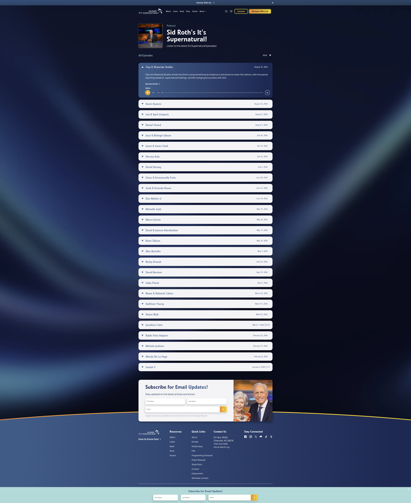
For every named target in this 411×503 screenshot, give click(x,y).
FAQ (193, 451)
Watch (168, 11)
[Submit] (223, 409)
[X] (256, 436)
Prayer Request (198, 460)
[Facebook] (245, 436)
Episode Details (151, 84)
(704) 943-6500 (221, 444)
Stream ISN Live (260, 11)
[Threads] (271, 436)
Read (182, 11)
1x (268, 93)
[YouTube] (261, 436)
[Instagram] (250, 436)
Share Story (197, 464)
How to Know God (148, 439)
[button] (272, 2)
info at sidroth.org (222, 447)
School (194, 11)
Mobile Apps (197, 446)
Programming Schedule (202, 455)
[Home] (150, 11)
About (202, 11)
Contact (195, 469)
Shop (188, 11)
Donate (241, 11)
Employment (197, 473)
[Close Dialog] (408, 489)
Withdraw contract (200, 478)
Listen (175, 11)
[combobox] (267, 55)
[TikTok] (266, 436)
